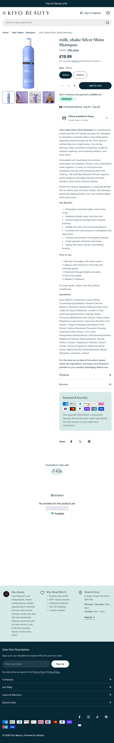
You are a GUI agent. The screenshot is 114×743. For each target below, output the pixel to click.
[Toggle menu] (4, 13)
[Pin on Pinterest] (89, 441)
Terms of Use (38, 672)
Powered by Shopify (34, 735)
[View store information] (106, 118)
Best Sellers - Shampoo (23, 32)
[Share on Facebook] (71, 441)
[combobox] (57, 22)
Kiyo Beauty (17, 735)
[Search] (107, 22)
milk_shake (73, 50)
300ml (65, 75)
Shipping (75, 61)
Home (5, 32)
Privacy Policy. (53, 672)
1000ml (80, 75)
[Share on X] (80, 441)
